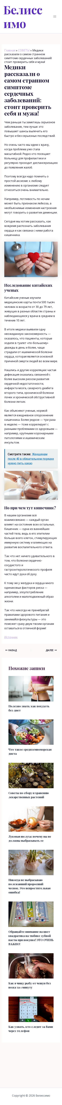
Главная (9, 50)
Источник (11, 637)
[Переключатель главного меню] (55, 16)
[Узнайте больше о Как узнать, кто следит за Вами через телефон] (31, 1009)
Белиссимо (22, 16)
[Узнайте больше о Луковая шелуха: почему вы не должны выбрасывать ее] (31, 819)
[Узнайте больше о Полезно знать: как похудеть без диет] (31, 688)
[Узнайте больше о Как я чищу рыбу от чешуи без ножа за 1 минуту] (31, 965)
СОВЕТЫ (24, 50)
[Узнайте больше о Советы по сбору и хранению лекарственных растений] (31, 775)
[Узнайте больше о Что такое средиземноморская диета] (31, 732)
